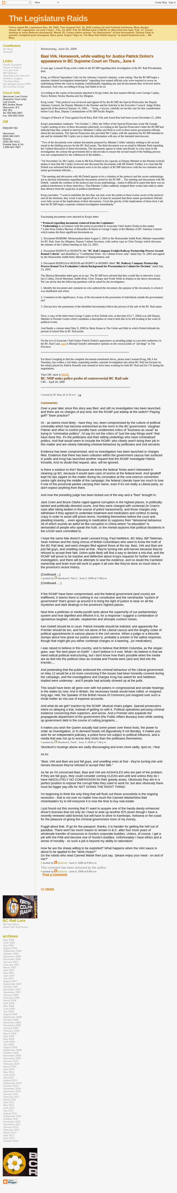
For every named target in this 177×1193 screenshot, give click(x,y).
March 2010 (9, 1066)
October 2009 (10, 1052)
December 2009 (12, 1058)
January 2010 (10, 1061)
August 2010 (10, 1080)
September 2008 (12, 1017)
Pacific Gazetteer (12, 64)
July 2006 (8, 945)
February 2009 (11, 1030)
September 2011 (12, 1116)
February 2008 (11, 997)
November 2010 (12, 1088)
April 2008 (8, 1003)
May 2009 (8, 1039)
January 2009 (10, 1028)
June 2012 (9, 1138)
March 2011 (9, 1099)
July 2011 (8, 1110)
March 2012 (9, 1132)
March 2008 (9, 1000)
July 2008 (8, 1011)
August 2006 (10, 948)
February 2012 (11, 1129)
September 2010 (12, 1083)
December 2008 (12, 1025)
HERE (65, 374)
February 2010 (11, 1063)
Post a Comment (55, 874)
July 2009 (8, 1044)
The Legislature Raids (48, 18)
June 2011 (9, 1107)
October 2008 (10, 1019)
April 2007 (8, 970)
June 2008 (9, 1008)
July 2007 (8, 978)
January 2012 (10, 1127)
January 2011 (10, 1094)
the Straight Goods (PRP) (17, 84)
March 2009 (9, 1033)
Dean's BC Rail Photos (15, 927)
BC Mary (8, 49)
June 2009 (9, 1041)
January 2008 (10, 995)
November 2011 (12, 1121)
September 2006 (12, 951)
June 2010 (9, 1074)
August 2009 (10, 1047)
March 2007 (9, 967)
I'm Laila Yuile (10, 70)
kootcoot (62, 862)
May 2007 (8, 973)
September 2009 (12, 1050)
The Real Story (11, 81)
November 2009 (12, 1055)
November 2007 (12, 989)
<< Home (47, 889)
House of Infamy (12, 67)
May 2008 (8, 1006)
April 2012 (8, 1135)
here (63, 343)
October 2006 (10, 953)
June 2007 (9, 975)
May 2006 (8, 940)
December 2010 (12, 1091)
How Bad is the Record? (16, 75)
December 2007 (12, 992)
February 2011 (11, 1096)
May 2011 (8, 1105)
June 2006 (9, 942)
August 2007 (10, 981)
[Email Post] (79, 394)
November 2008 (12, 1022)
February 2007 (11, 964)
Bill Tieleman (10, 73)
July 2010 (8, 1077)
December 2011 (12, 1124)
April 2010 (8, 1069)
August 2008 (10, 1014)
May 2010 (8, 1072)
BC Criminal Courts (13, 86)
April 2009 (8, 1036)
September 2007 (12, 984)
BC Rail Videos (11, 924)
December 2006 (12, 959)
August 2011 (10, 1113)
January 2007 (10, 962)
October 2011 (10, 1118)
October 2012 (10, 1140)
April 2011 (8, 1102)
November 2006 (12, 956)
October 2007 (10, 986)
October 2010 (10, 1085)
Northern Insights (12, 78)
